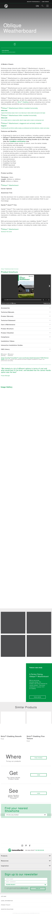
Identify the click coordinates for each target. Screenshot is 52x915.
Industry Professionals (33, 1)
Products (4, 856)
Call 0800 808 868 (39, 850)
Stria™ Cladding (23, 102)
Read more (4, 713)
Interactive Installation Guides (12, 345)
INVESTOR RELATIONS (7, 909)
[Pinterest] (26, 845)
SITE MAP (3, 896)
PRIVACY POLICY (24, 887)
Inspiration (5, 866)
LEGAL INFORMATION (7, 900)
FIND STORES (38, 757)
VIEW (38, 775)
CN (37, 5)
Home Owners (45, 1)
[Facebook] (30, 845)
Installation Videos (7, 341)
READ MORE (37, 697)
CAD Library (5, 349)
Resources (4, 861)
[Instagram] (22, 845)
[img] (26, 400)
